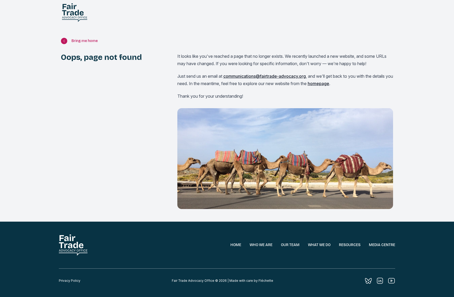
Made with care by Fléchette (251, 281)
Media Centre (382, 245)
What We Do (319, 245)
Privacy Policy (69, 281)
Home (235, 245)
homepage (318, 83)
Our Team (290, 245)
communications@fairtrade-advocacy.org (264, 76)
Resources (349, 245)
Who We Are (261, 245)
